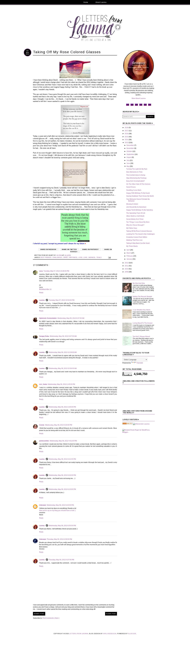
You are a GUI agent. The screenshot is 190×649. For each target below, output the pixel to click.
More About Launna (139, 98)
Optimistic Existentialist (48, 318)
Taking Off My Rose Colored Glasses (139, 231)
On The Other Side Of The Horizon (138, 184)
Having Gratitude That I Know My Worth (140, 196)
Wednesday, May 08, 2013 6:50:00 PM (62, 525)
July (128, 160)
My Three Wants (132, 246)
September (131, 154)
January (130, 259)
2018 (127, 127)
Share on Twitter (69, 249)
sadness (92, 257)
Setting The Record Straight (142, 296)
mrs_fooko (43, 384)
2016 (127, 133)
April (128, 250)
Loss (80, 257)
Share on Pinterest (90, 249)
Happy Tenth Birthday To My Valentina (139, 210)
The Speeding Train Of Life (135, 213)
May (128, 166)
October (129, 151)
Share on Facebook (48, 249)
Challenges (57, 257)
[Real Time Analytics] (127, 424)
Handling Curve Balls (133, 190)
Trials (99, 257)
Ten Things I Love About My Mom (137, 222)
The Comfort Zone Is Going (135, 175)
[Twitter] (132, 105)
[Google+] (145, 105)
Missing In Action (132, 204)
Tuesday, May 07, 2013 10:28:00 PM (56, 271)
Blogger (132, 633)
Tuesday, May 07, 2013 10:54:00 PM (61, 300)
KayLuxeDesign (109, 633)
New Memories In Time (134, 172)
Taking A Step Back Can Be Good (138, 243)
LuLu (41, 271)
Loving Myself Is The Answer (143, 323)
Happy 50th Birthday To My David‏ (138, 193)
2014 (127, 140)
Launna (42, 300)
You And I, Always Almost (141, 336)
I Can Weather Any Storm (141, 310)
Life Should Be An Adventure (136, 207)
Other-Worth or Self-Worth (135, 216)
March (129, 253)
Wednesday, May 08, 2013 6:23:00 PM (62, 489)
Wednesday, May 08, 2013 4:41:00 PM (63, 441)
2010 (127, 269)
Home (85, 2)
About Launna (101, 2)
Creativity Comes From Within (136, 237)
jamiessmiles (44, 441)
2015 (127, 137)
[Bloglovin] (150, 105)
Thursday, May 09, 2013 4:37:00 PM (61, 560)
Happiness (73, 257)
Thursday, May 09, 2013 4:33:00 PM (59, 539)
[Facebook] (128, 105)
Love (85, 257)
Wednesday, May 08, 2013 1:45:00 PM (61, 384)
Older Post (111, 613)
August (129, 157)
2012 (127, 263)
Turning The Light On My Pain (136, 169)
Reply (41, 292)
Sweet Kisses (131, 187)
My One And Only (139, 283)
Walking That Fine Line (134, 240)
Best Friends (46, 257)
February (130, 256)
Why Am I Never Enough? (135, 225)
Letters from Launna (78, 633)
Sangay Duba (44, 336)
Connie (41, 425)
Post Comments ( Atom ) (51, 618)
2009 (127, 272)
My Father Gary (131, 228)
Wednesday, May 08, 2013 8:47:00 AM (70, 318)
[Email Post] (109, 257)
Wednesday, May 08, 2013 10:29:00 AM (63, 352)
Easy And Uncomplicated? (135, 181)
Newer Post (39, 613)
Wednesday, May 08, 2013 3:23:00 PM (58, 425)
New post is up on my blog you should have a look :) (57, 510)
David (65, 257)
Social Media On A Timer (134, 219)
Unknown (42, 505)
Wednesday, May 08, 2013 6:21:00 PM (62, 459)
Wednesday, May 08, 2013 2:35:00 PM (62, 407)
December (130, 145)
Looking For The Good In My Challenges (140, 234)
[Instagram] (141, 105)
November (130, 148)
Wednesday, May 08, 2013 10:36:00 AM (63, 368)
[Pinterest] (136, 105)
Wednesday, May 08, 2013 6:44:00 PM (60, 505)
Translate (139, 363)
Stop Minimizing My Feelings (136, 178)
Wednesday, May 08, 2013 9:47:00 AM (63, 336)
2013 (127, 143)
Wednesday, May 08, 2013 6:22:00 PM (62, 475)
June (128, 163)
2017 (127, 131)
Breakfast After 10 (45, 289)
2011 (127, 266)
